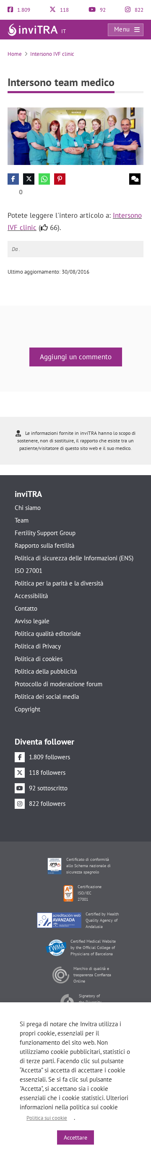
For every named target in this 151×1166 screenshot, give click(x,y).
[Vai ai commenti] (135, 179)
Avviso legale (32, 621)
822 (138, 9)
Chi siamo (28, 508)
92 (102, 9)
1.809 (23, 9)
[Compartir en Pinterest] (59, 179)
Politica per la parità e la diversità (59, 583)
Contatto (26, 608)
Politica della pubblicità (46, 671)
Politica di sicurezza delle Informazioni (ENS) (74, 558)
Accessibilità (31, 596)
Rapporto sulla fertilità (44, 545)
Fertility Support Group (45, 533)
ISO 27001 (28, 570)
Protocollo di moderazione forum (58, 684)
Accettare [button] (75, 1137)
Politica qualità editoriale (48, 633)
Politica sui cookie (46, 1118)
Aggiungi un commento (76, 356)
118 (64, 9)
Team (22, 520)
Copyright (27, 709)
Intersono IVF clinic (52, 54)
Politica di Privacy (38, 646)
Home (15, 54)
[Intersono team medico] (75, 135)
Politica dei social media (47, 696)
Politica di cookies (38, 659)
